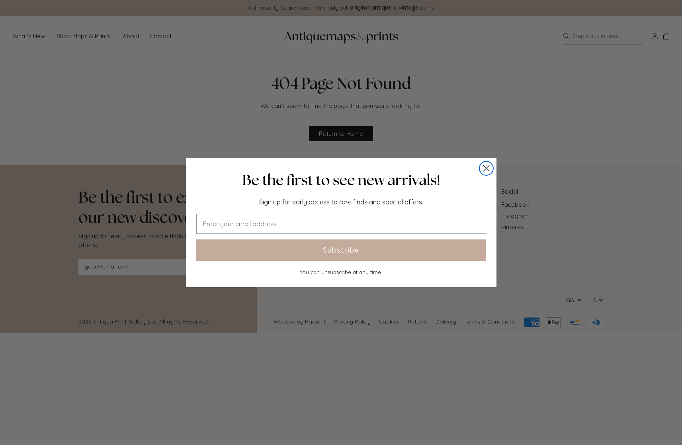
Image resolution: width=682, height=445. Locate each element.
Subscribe (341, 250)
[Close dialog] (486, 168)
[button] (341, 180)
